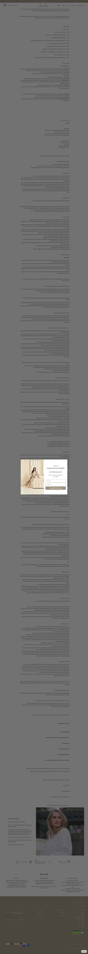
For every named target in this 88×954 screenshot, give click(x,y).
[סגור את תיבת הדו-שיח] (66, 461)
